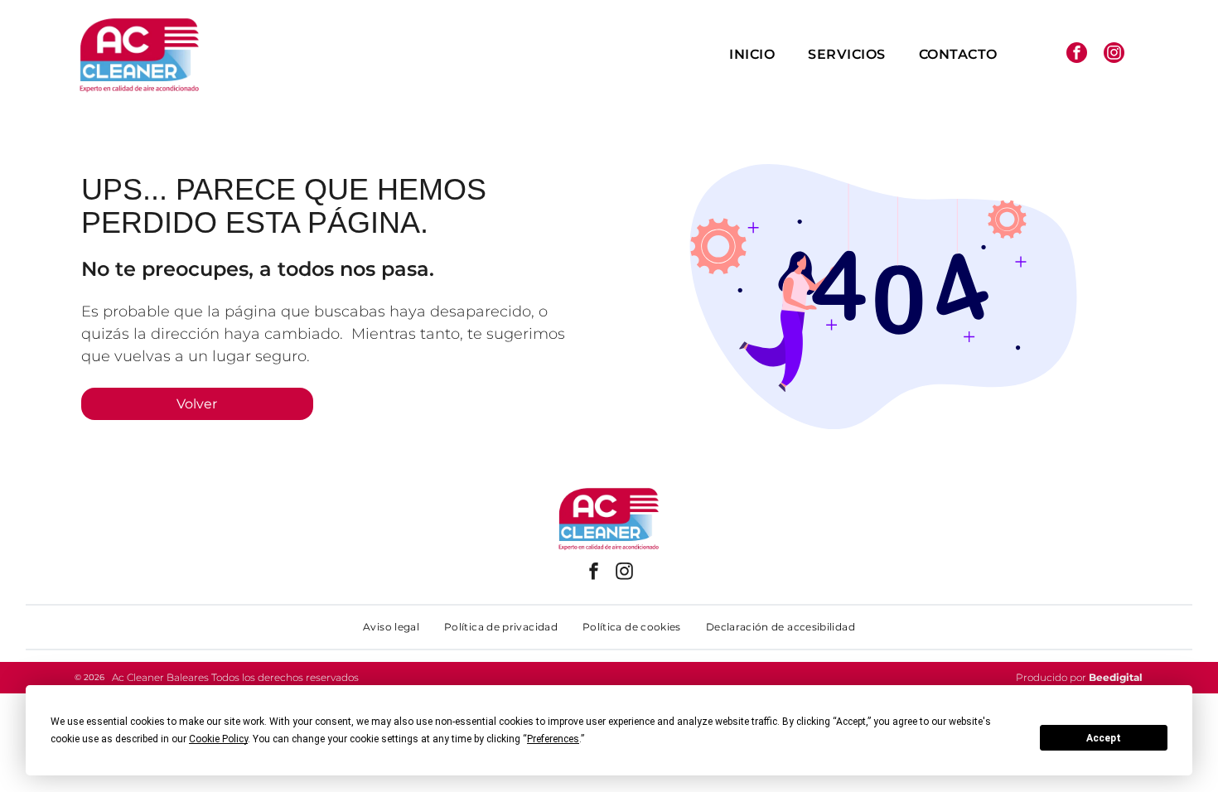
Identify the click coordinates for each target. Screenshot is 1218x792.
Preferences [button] (553, 739)
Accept (1103, 738)
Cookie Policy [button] (218, 739)
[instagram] (1114, 54)
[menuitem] (752, 54)
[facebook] (1076, 54)
